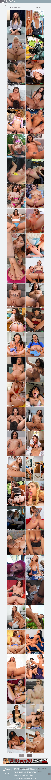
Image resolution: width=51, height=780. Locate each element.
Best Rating (34, 4)
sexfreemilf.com (7, 775)
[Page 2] (28, 755)
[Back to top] (49, 774)
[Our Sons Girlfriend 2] (16, 394)
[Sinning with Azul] (35, 642)
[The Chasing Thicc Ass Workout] (16, 245)
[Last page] (31, 755)
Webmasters (40, 771)
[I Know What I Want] (35, 146)
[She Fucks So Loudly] (35, 171)
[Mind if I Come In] (35, 493)
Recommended (46, 4)
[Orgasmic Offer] (16, 97)
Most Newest (28, 4)
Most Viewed (39, 4)
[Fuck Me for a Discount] (16, 493)
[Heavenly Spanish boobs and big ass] (16, 567)
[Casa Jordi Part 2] (35, 741)
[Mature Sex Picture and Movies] (25, 763)
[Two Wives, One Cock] (35, 666)
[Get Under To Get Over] (16, 741)
